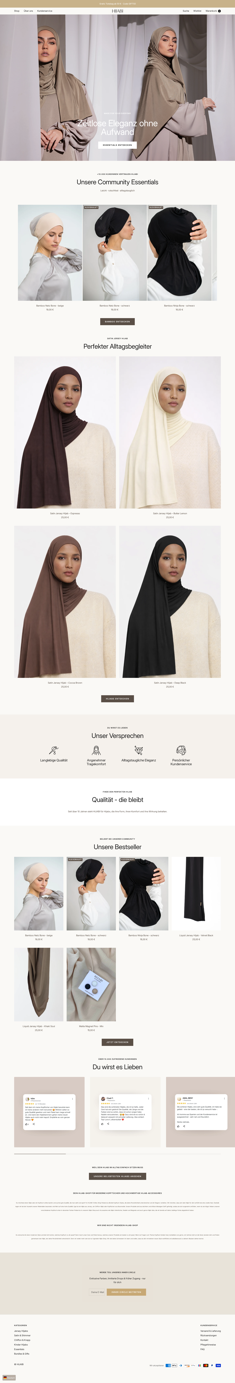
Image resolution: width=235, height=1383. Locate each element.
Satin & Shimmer (22, 1335)
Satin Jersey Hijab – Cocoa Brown (65, 682)
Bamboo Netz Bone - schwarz (115, 305)
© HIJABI (19, 1364)
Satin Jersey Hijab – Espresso (65, 513)
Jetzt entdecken (117, 1042)
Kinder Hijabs (21, 1344)
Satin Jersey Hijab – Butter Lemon (170, 513)
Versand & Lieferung (210, 1331)
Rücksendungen (208, 1335)
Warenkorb (213, 10)
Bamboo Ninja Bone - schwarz (179, 305)
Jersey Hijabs (21, 1331)
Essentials (19, 1349)
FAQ (202, 1349)
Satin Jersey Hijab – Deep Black (170, 682)
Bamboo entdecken (117, 321)
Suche (186, 10)
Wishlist (197, 10)
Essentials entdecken (117, 145)
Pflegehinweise (208, 1344)
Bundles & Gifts (21, 1353)
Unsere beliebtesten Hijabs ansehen (117, 1176)
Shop (16, 10)
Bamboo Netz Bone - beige (50, 305)
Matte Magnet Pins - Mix (91, 1026)
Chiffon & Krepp (22, 1340)
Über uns (28, 10)
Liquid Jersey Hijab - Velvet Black (196, 935)
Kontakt (204, 1340)
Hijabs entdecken (117, 699)
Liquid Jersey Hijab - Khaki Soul (39, 1026)
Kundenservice (44, 10)
